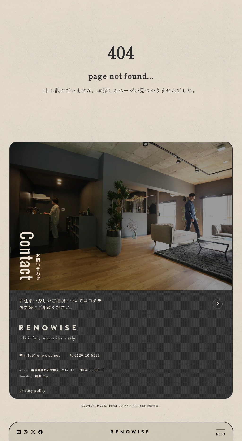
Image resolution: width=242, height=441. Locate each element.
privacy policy (32, 390)
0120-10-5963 (87, 355)
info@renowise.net (42, 355)
